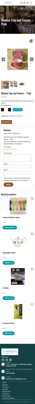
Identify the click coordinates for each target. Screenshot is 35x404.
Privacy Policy (6, 396)
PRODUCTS (13, 116)
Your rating (7, 147)
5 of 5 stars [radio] (15, 149)
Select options (10, 227)
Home (4, 382)
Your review (8, 153)
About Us (5, 385)
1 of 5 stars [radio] (5, 149)
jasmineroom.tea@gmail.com (16, 379)
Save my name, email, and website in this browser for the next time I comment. (17, 179)
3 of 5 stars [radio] (10, 149)
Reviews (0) (6, 122)
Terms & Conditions (8, 398)
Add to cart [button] (9, 263)
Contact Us (5, 394)
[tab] (6, 122)
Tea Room (5, 387)
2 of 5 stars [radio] (7, 149)
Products (5, 389)
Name (6, 164)
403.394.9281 (10, 373)
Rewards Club (6, 391)
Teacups (20, 116)
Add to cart (18, 109)
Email (6, 170)
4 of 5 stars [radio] (12, 149)
